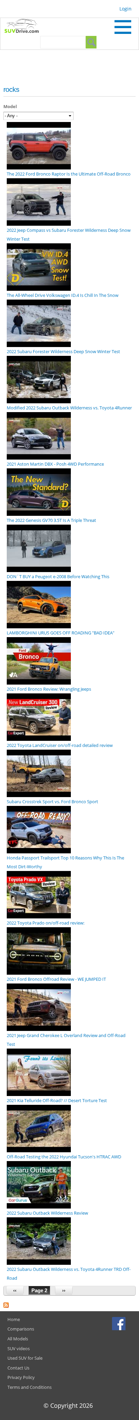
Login (125, 8)
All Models (17, 1339)
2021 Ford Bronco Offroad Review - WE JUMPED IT (56, 979)
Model (10, 106)
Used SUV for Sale (25, 1358)
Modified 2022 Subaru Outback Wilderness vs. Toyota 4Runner (69, 408)
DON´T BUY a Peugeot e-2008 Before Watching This (58, 576)
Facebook (119, 1323)
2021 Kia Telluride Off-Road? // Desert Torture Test (57, 1100)
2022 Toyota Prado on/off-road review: (45, 923)
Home (13, 1319)
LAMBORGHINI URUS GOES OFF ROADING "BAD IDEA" (60, 633)
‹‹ (15, 1290)
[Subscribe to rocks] (6, 1303)
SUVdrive (25, 27)
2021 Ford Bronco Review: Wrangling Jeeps (49, 689)
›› (63, 1290)
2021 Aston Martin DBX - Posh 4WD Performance (55, 464)
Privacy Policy (21, 1377)
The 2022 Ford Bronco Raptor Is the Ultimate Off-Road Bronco (69, 174)
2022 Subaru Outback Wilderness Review (47, 1213)
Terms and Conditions (29, 1387)
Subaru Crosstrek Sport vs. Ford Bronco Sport (52, 801)
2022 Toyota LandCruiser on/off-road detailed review (60, 745)
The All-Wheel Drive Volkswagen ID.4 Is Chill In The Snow (62, 295)
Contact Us (18, 1368)
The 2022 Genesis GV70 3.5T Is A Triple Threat (51, 520)
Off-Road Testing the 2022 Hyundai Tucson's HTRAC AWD (64, 1157)
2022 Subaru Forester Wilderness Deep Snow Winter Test (63, 351)
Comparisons (20, 1329)
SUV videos (18, 1348)
